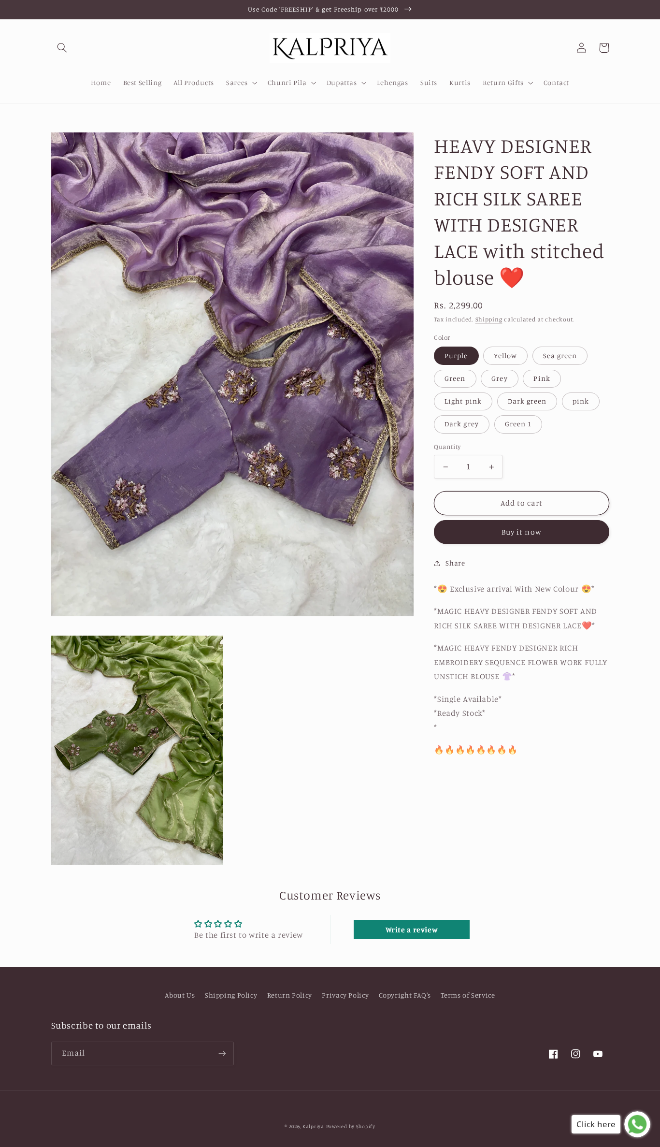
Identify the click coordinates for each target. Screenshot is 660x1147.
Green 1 (518, 424)
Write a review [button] (412, 929)
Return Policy (289, 995)
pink (581, 401)
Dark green (527, 401)
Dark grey (461, 424)
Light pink (463, 401)
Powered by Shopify (350, 1126)
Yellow (505, 355)
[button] (62, 48)
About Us (180, 995)
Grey (499, 379)
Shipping (488, 319)
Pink (541, 379)
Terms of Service (468, 995)
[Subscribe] (222, 1053)
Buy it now (522, 532)
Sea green (560, 355)
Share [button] (455, 563)
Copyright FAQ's (405, 995)
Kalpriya (313, 1126)
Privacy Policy (345, 995)
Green (455, 379)
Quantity (447, 447)
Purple (456, 355)
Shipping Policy (231, 995)
